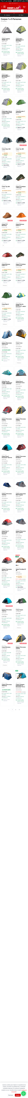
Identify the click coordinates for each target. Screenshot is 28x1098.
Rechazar (10, 1095)
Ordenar (8, 15)
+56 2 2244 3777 (14, 3)
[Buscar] (25, 10)
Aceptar (18, 1095)
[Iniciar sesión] (19, 6)
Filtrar (22, 15)
